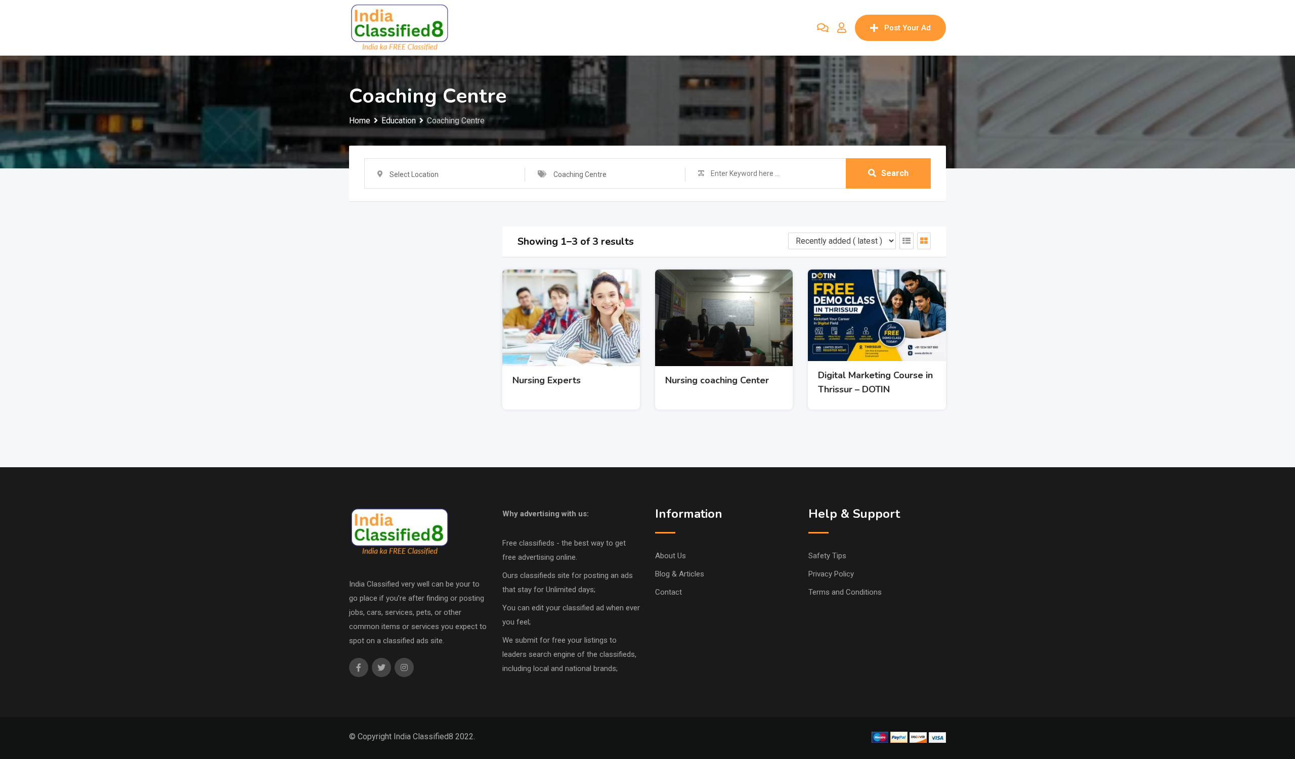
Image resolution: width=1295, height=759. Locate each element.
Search (895, 173)
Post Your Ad (907, 27)
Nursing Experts (546, 380)
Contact (668, 592)
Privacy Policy (831, 573)
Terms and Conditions (845, 592)
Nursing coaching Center (717, 380)
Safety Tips (827, 555)
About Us (670, 555)
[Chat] (823, 28)
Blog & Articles (679, 573)
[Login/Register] (841, 28)
